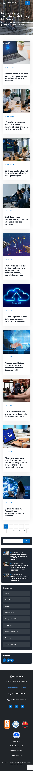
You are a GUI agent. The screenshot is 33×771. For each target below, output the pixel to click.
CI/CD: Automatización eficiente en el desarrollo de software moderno (16, 413)
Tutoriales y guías (10, 644)
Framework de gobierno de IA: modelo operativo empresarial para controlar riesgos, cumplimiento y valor (15, 270)
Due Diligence (9, 612)
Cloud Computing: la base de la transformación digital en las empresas (16, 319)
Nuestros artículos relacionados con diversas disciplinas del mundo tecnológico (15, 24)
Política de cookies (16, 755)
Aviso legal (16, 741)
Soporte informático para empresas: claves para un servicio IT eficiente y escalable (16, 77)
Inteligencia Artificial (11, 619)
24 (8, 530)
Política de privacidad (16, 746)
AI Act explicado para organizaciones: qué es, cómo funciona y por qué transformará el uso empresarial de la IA (16, 462)
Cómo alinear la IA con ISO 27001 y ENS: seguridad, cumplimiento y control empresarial (16, 125)
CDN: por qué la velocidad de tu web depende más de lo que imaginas (16, 173)
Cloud (7, 593)
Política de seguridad (16, 750)
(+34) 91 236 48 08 (18, 694)
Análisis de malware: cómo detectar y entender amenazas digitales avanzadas (16, 220)
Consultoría (8, 600)
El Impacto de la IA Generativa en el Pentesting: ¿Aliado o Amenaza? (14, 512)
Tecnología (8, 638)
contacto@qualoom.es (18, 700)
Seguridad (8, 625)
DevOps (7, 606)
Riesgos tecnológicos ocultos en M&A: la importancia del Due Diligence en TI (14, 366)
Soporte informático (11, 631)
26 (19, 530)
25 (14, 530)
